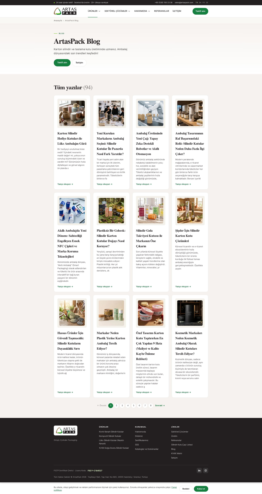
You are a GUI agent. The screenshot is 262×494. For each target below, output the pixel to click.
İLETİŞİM (177, 11)
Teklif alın (200, 11)
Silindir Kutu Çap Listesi (182, 444)
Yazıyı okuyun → (65, 184)
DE (207, 3)
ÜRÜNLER (92, 11)
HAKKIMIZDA (140, 11)
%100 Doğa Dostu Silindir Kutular (114, 448)
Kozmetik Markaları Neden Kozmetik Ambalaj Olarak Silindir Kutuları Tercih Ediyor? (188, 343)
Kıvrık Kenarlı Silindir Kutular (111, 431)
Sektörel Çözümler (179, 431)
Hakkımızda (140, 431)
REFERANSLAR (161, 11)
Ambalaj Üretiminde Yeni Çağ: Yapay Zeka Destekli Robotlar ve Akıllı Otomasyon (149, 143)
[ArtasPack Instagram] (205, 470)
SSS (137, 444)
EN (200, 3)
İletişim (79, 62)
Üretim (174, 436)
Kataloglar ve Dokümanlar (146, 449)
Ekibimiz (139, 436)
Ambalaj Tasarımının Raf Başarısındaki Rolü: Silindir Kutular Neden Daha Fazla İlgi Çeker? (189, 143)
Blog (173, 449)
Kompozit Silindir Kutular (110, 436)
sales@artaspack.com (184, 2)
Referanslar (176, 440)
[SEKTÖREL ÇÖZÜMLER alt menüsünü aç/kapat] (129, 11)
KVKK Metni (176, 453)
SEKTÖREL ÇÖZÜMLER (116, 11)
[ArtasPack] (65, 430)
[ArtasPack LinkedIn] (199, 470)
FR (204, 3)
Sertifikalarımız (141, 440)
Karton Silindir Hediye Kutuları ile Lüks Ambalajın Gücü (71, 138)
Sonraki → (160, 405)
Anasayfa (58, 20)
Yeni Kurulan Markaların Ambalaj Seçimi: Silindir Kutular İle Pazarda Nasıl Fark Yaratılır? (110, 143)
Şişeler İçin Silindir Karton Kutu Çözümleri (187, 235)
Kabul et (201, 489)
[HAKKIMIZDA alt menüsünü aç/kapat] (149, 11)
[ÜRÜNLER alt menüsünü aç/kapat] (99, 11)
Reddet (185, 489)
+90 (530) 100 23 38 (163, 2)
